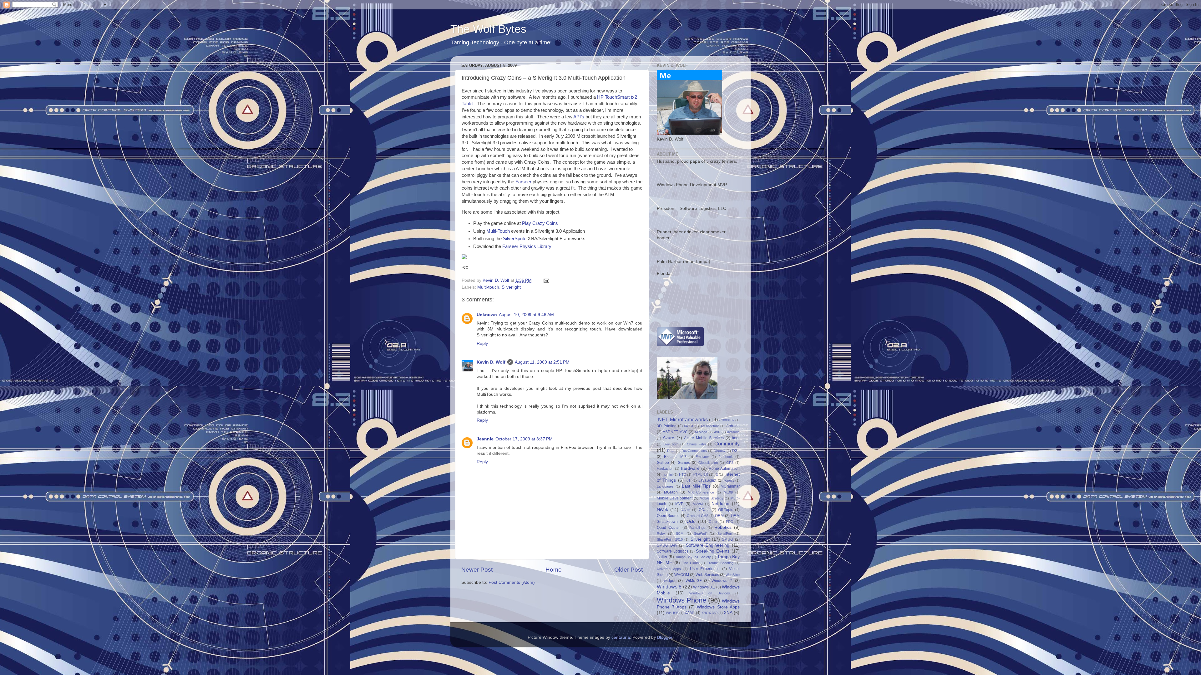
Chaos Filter (696, 444)
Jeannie (485, 439)
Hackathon (665, 468)
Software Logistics (672, 551)
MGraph (671, 492)
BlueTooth (670, 444)
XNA (728, 612)
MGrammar (730, 486)
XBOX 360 (709, 613)
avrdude (733, 432)
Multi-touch (488, 287)
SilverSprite (514, 238)
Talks (662, 556)
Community (727, 443)
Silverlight (511, 287)
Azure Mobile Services (704, 438)
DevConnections (694, 451)
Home (553, 569)
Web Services (707, 575)
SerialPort (724, 533)
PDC (729, 522)
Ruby (661, 533)
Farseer (523, 181)
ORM (719, 516)
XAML (690, 613)
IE (716, 474)
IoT (688, 480)
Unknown (487, 314)
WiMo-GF (694, 580)
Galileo (663, 462)
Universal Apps (669, 569)
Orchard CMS (697, 516)
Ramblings (697, 527)
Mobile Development (674, 498)
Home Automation (724, 468)
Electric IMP (675, 456)
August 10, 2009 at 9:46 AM (526, 314)
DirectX (719, 451)
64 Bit (688, 426)
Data (670, 451)
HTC (682, 474)
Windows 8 (669, 586)
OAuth (685, 510)
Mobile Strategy (711, 498)
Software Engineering (708, 545)
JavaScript (707, 480)
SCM (679, 533)
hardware (690, 468)
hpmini (667, 474)
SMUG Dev (667, 545)
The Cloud (690, 563)
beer (736, 438)
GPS (729, 462)
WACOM (681, 575)
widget (669, 580)
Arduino (733, 426)
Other (713, 522)
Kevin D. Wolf (491, 362)
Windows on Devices (709, 593)
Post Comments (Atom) (512, 582)
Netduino (720, 503)
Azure (668, 437)
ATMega (701, 432)
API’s (578, 116)
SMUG (727, 539)
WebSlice (733, 575)
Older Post (628, 569)
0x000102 (726, 420)
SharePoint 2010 (670, 539)
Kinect (729, 480)
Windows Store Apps (718, 607)
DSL (736, 451)
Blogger (664, 637)
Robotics (723, 527)
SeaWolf (700, 533)
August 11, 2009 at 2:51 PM (542, 362)
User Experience (705, 569)
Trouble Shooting (720, 563)
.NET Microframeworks (682, 419)
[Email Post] (545, 280)
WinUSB (672, 613)
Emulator (702, 457)
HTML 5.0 (700, 474)
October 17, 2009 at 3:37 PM (524, 439)
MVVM (698, 504)
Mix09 (728, 492)
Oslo (691, 521)
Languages (665, 486)
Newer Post (477, 569)
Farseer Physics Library (526, 246)
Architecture (710, 426)
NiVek (662, 509)
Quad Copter (668, 527)
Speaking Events (713, 551)
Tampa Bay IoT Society (693, 557)
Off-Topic (725, 510)
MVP (679, 504)
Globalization (708, 462)
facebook (726, 457)
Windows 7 (722, 580)
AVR (717, 432)
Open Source (668, 516)
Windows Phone (681, 600)
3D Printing (667, 426)
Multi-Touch (498, 231)
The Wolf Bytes (488, 28)
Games (684, 462)
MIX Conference (701, 492)
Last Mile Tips (696, 486)
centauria (620, 637)
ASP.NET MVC (675, 432)
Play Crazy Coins (540, 223)
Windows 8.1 (704, 587)
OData (704, 510)
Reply (482, 343)
